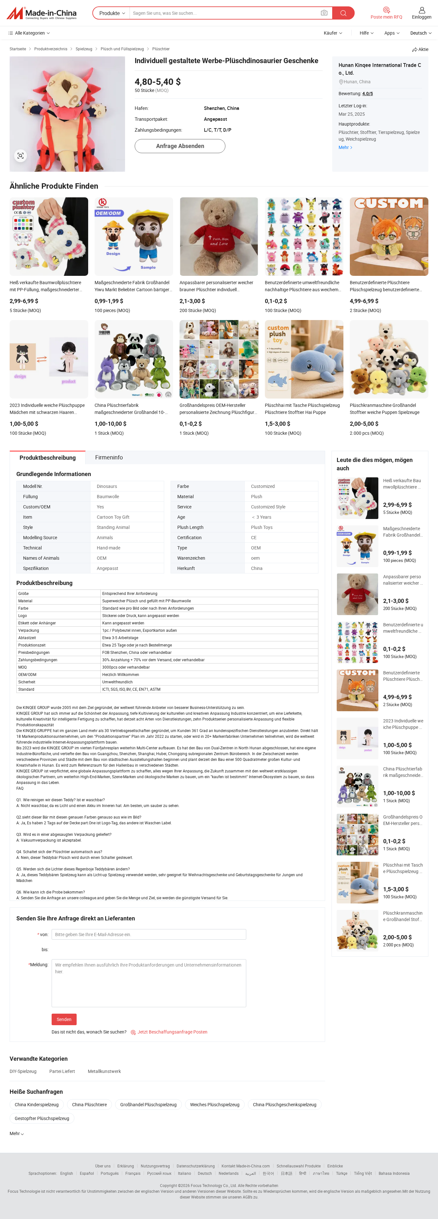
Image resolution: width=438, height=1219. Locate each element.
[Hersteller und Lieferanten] (41, 13)
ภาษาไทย (321, 1173)
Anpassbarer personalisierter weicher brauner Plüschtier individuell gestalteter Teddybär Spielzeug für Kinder (403, 579)
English (66, 1173)
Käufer (330, 33)
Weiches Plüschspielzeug (215, 1104)
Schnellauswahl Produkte (299, 1165)
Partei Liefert (62, 1071)
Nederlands (229, 1173)
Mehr (344, 147)
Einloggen (422, 17)
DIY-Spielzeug (23, 1071)
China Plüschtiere (89, 1104)
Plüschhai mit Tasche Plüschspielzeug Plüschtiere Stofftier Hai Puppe (403, 868)
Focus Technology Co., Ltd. (214, 1185)
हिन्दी (302, 1173)
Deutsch (205, 1173)
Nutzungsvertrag (155, 1165)
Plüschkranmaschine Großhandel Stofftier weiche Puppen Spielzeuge (403, 916)
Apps (389, 33)
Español (87, 1173)
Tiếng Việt (363, 1173)
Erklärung (125, 1165)
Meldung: (38, 964)
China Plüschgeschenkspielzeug (284, 1104)
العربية (250, 1173)
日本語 (286, 1173)
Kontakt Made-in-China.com (246, 1165)
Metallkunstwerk (104, 1071)
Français (132, 1173)
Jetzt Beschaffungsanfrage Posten (169, 1032)
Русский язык (159, 1173)
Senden (64, 1019)
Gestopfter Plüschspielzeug (42, 1118)
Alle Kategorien (30, 33)
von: (42, 934)
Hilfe (364, 33)
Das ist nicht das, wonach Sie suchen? (89, 1032)
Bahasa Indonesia (394, 1173)
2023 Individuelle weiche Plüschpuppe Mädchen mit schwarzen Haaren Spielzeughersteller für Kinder (403, 724)
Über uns (103, 1165)
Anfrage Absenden (180, 146)
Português (110, 1173)
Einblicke (335, 1165)
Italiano (184, 1173)
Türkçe (341, 1173)
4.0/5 (367, 93)
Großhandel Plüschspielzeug (148, 1104)
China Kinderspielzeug (37, 1104)
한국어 (268, 1173)
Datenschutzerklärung (196, 1165)
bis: (45, 949)
